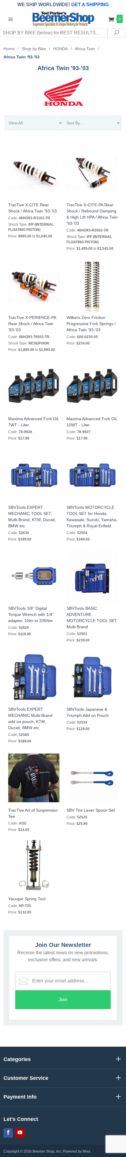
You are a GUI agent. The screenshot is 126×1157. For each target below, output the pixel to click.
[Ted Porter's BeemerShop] (62, 18)
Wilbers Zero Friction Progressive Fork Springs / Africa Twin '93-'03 (91, 323)
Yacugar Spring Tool (26, 898)
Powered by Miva (76, 1151)
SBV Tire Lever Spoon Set (91, 810)
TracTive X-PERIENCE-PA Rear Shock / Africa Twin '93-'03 (32, 323)
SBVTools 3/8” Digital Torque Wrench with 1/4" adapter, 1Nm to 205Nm (31, 614)
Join (63, 999)
